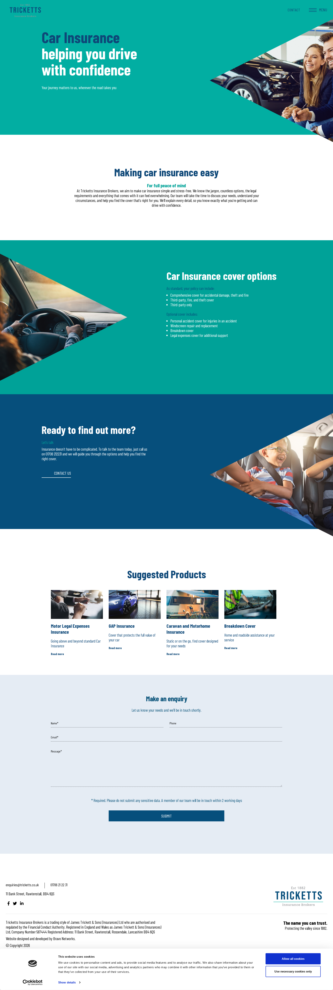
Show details (67, 982)
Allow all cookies (293, 958)
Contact (294, 10)
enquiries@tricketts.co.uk (22, 885)
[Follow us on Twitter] (15, 903)
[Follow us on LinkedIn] (22, 903)
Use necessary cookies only (293, 971)
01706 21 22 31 (58, 885)
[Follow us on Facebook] (8, 903)
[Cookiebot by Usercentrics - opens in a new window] (33, 982)
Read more (57, 654)
